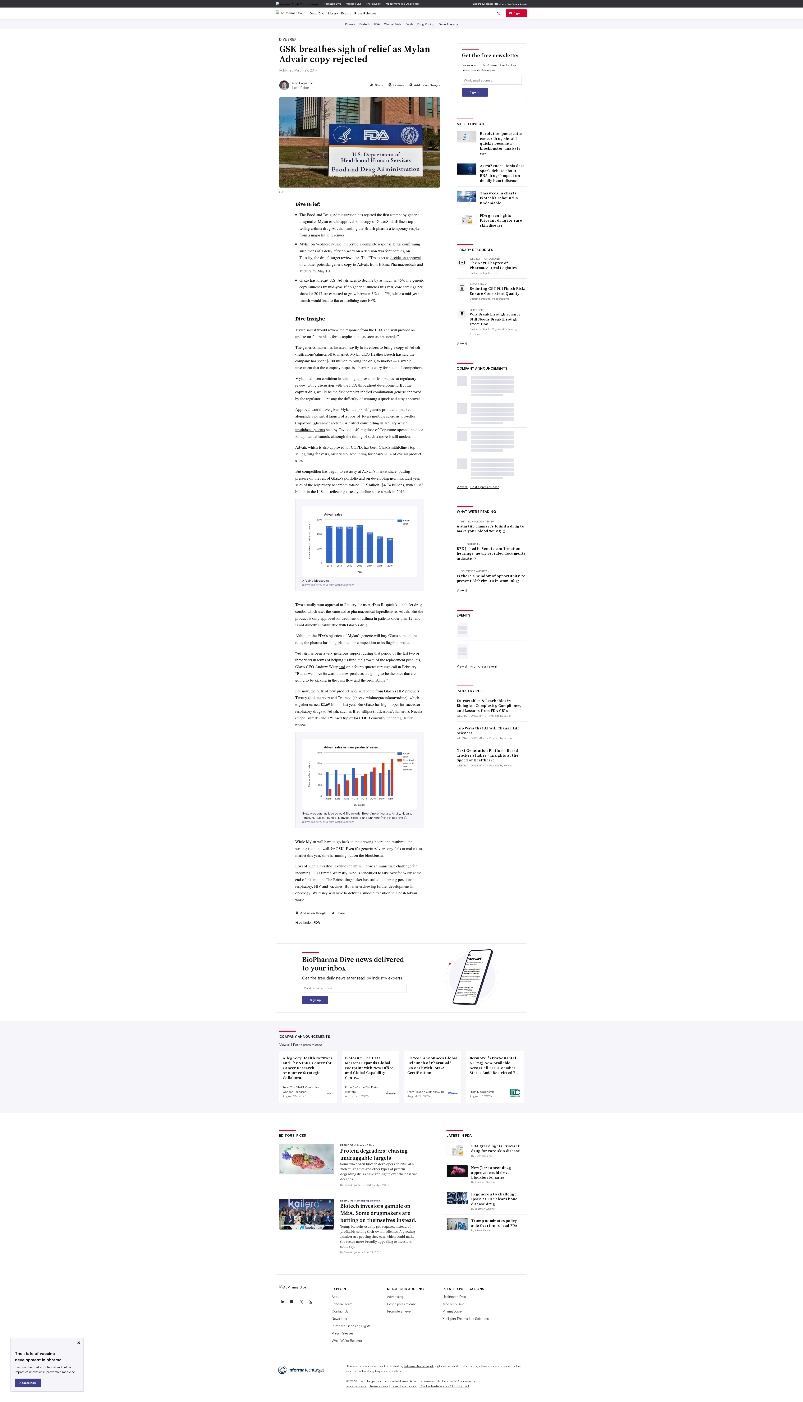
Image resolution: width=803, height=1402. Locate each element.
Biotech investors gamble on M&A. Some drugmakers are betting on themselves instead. (378, 1213)
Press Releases (365, 13)
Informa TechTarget (418, 1366)
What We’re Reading (347, 1340)
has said (402, 354)
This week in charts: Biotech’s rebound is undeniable (499, 198)
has (312, 280)
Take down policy (404, 1386)
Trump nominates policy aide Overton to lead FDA (494, 1223)
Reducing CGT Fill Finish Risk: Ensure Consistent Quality (497, 291)
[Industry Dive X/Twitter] (301, 1302)
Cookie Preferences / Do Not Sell (444, 1386)
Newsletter (339, 1318)
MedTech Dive (353, 3)
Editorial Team (342, 1304)
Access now (27, 1382)
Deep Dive (317, 13)
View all (462, 344)
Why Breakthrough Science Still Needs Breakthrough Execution (495, 319)
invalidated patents (310, 429)
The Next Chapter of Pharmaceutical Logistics (493, 265)
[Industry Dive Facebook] (292, 1302)
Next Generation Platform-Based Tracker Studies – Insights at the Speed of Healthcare (487, 755)
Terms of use (378, 1386)
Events (346, 13)
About (336, 1297)
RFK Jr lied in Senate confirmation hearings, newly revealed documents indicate (491, 553)
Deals (409, 24)
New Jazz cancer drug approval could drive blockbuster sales (491, 1172)
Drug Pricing (425, 24)
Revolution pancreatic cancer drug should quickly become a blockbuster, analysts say (501, 143)
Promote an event (483, 666)
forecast (321, 280)
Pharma (350, 24)
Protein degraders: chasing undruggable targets (374, 1154)
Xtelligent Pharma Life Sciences (402, 3)
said (338, 243)
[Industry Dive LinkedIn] (282, 1302)
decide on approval (405, 257)
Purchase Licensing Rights (351, 1326)
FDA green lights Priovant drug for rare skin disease (501, 220)
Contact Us (340, 1311)
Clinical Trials (393, 24)
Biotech (364, 24)
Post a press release (484, 487)
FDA (377, 24)
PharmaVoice (373, 3)
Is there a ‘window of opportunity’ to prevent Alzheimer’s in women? (491, 578)
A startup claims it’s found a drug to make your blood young (490, 529)
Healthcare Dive (332, 3)
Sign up (519, 13)
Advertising (395, 1297)
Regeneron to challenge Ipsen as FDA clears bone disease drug (494, 1199)
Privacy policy (356, 1386)
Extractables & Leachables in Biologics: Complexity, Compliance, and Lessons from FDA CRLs (489, 705)
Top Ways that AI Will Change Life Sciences (488, 730)
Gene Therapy (448, 24)
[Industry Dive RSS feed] (310, 1302)
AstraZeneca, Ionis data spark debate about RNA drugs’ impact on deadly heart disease (502, 173)
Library (333, 13)
